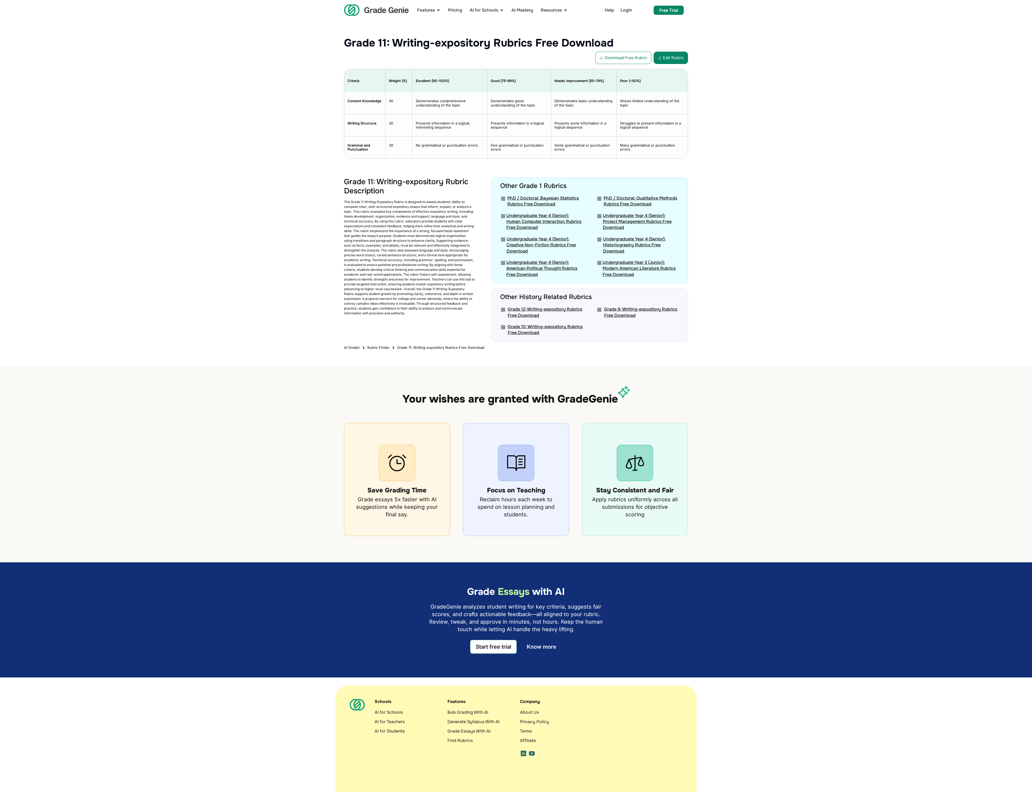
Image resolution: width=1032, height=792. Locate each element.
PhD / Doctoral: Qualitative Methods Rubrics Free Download (640, 201)
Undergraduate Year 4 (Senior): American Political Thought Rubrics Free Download (541, 268)
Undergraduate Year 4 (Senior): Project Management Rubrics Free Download (637, 221)
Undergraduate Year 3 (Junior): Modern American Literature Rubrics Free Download (639, 268)
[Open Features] (438, 10)
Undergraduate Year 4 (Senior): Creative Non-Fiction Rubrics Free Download (541, 245)
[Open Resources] (565, 10)
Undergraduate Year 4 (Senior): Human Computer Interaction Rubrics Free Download (543, 221)
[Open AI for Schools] (502, 10)
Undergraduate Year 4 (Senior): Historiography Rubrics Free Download (634, 245)
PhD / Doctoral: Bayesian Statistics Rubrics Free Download (543, 201)
